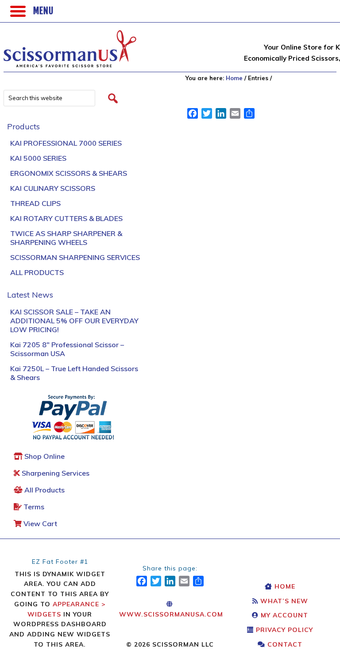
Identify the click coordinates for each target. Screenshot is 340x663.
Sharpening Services (54, 473)
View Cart (39, 523)
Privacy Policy (283, 630)
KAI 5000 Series (38, 158)
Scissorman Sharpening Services (75, 257)
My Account (283, 615)
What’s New (283, 601)
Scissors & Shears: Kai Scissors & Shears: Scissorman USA (70, 44)
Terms (33, 506)
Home (283, 586)
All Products (37, 272)
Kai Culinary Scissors (52, 188)
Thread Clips (35, 203)
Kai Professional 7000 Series (66, 143)
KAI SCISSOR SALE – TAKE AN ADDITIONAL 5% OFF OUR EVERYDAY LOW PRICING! (74, 320)
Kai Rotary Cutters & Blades (66, 218)
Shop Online (44, 456)
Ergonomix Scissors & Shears (68, 173)
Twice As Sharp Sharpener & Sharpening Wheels (66, 238)
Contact (283, 644)
